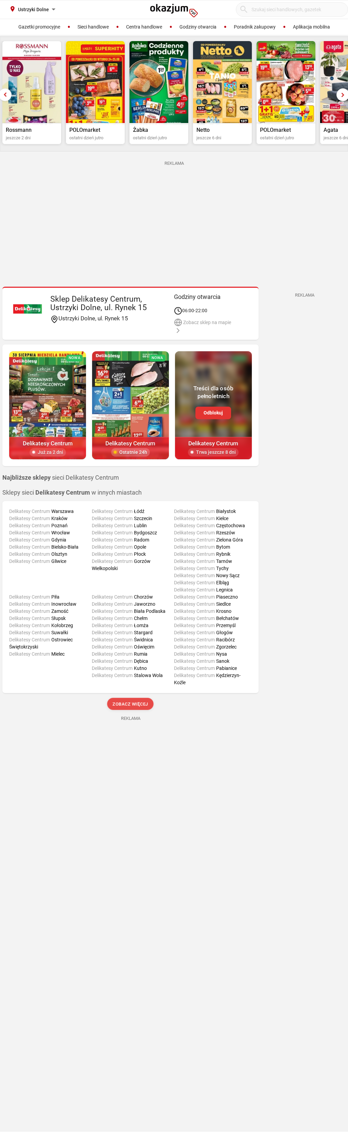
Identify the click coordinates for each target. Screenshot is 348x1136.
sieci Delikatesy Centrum (60, 477)
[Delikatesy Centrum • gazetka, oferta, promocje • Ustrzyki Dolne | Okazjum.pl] (27, 308)
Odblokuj (213, 412)
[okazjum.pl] (174, 10)
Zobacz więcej (131, 704)
